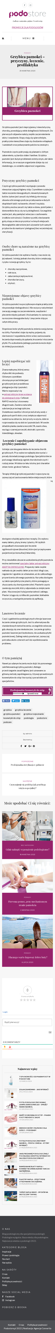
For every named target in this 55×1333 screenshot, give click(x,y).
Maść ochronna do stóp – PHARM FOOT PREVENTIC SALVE (35, 1116)
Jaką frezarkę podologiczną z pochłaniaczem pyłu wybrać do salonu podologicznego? (34, 1156)
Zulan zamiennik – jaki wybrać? (34, 1089)
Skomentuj (27, 740)
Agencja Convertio (42, 1328)
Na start (6, 1259)
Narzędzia (7, 1262)
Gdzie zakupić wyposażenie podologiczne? (27, 849)
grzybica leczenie (23, 710)
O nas (4, 1274)
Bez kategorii (27, 845)
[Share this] (21, 746)
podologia (29, 718)
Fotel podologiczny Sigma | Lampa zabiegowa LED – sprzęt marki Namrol (33, 1104)
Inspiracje (6, 1251)
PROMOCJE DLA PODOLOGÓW (27, 27)
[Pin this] (34, 746)
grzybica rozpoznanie (34, 714)
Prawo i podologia (10, 1255)
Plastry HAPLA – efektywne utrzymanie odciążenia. (32, 1180)
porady (27, 53)
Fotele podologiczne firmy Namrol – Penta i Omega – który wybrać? (34, 1143)
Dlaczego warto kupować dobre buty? (27, 957)
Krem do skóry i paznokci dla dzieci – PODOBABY (33, 1129)
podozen (8, 722)
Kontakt (6, 1277)
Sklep (4, 1285)
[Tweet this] (25, 746)
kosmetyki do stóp (12, 718)
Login (5, 1012)
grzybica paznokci (12, 714)
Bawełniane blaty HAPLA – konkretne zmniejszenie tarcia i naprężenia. (34, 1168)
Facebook (10, 1296)
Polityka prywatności (12, 1281)
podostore (42, 718)
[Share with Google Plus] (29, 746)
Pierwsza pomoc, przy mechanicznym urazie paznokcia (27, 903)
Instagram (10, 1300)
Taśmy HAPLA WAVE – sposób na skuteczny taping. (33, 1193)
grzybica (8, 710)
